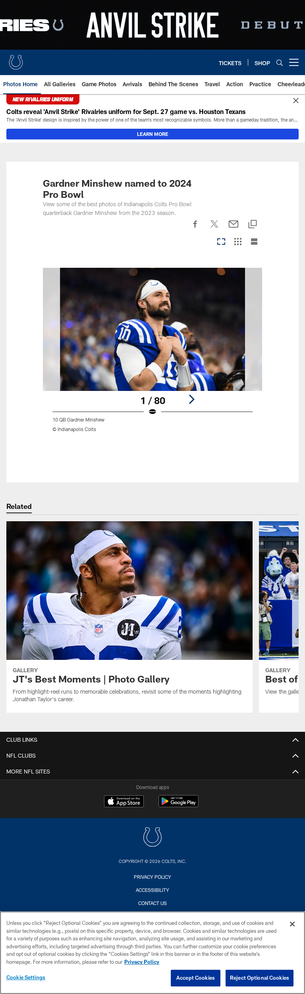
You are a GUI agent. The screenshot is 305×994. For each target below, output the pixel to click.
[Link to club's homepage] (15, 59)
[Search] (279, 62)
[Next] (191, 399)
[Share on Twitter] (214, 228)
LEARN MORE (152, 134)
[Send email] (233, 228)
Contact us (152, 903)
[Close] (296, 101)
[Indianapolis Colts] (152, 838)
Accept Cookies (195, 978)
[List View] (254, 242)
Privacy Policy (152, 877)
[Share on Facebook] (195, 228)
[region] (152, 952)
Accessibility (152, 890)
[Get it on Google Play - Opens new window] (178, 805)
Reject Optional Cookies (259, 978)
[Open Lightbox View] (152, 355)
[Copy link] (252, 225)
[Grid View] (237, 242)
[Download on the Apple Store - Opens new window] (124, 802)
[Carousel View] (221, 242)
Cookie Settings (25, 977)
